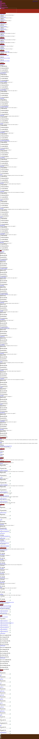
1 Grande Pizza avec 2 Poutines (5, 60)
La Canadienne (2, 157)
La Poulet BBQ (2, 132)
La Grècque (2, 370)
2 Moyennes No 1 (2, 38)
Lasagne (1, 477)
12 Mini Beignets (2, 633)
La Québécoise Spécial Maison (4, 140)
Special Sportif (2, 50)
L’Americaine (2, 191)
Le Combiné (2, 568)
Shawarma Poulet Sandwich (5, 605)
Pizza (1, 250)
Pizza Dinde (2, 242)
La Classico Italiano (3, 89)
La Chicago (2, 208)
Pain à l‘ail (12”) (3, 529)
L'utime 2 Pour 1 (2, 63)
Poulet (1, 442)
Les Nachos (2, 458)
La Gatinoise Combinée (3, 81)
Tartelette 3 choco (4, 620)
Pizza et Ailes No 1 (3, 13)
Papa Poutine (2, 524)
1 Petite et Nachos (2, 23)
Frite (0, 505)
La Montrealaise (2, 233)
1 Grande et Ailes (2, 19)
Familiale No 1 (2, 31)
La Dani (1, 387)
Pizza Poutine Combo (3, 54)
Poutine (1, 519)
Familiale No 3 (2, 44)
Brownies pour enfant (4, 627)
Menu (1, 2)
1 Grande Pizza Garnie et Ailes (4, 51)
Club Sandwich (2, 533)
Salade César (3, 498)
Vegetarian (1, 594)
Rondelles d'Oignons (3, 512)
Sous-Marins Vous (3, 601)
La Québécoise (2, 554)
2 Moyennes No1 (2, 32)
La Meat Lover (2, 149)
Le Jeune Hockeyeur (3, 72)
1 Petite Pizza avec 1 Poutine (4, 55)
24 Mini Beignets (2, 645)
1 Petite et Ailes (2, 14)
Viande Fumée (2, 582)
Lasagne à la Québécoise (3, 484)
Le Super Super (2, 577)
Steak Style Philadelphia (3, 549)
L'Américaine (2, 378)
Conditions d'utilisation (3, 5)
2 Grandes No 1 (2, 41)
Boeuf (1, 438)
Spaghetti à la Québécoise (4, 470)
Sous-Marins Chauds (3, 548)
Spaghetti (1, 463)
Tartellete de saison (4, 631)
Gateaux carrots (3, 629)
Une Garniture (2, 64)
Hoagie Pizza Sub (2, 563)
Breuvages (1, 670)
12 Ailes (1, 449)
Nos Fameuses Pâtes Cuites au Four (5, 461)
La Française (2, 353)
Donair (1, 587)
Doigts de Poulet (2, 538)
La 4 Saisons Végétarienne (4, 106)
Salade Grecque (3, 501)
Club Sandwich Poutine (5, 536)
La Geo (1, 174)
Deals (1, 4)
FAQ (1, 6)
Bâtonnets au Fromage (4, 531)
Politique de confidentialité (4, 7)
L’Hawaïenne (2, 98)
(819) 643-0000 (35, 1)
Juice (1, 725)
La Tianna (1, 123)
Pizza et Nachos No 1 (3, 22)
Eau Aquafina (3, 732)
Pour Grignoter (2, 504)
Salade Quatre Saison (4, 495)
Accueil (1, 1)
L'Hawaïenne (2, 285)
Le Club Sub (2, 573)
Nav (0, 0)
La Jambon (1, 559)
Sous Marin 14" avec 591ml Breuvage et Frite (7, 602)
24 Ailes (1, 455)
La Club (1, 216)
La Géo (1, 361)
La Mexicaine (2, 115)
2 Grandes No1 (2, 35)
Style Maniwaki (2, 225)
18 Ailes (1, 452)
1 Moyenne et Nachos (3, 26)
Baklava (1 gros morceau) (4, 616)
